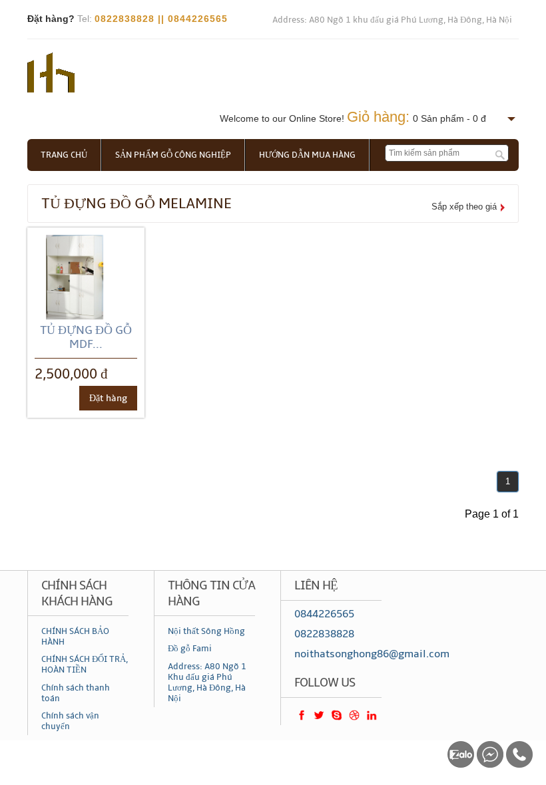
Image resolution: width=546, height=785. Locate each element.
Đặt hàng (108, 398)
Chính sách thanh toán (75, 693)
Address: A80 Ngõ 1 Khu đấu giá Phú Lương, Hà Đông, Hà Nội (207, 682)
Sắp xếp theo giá (464, 207)
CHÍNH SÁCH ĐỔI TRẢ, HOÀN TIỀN (84, 664)
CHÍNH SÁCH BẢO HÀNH (75, 636)
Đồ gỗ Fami (190, 648)
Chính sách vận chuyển (70, 721)
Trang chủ (64, 155)
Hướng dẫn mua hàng (307, 155)
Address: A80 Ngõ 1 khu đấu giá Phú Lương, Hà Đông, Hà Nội (392, 20)
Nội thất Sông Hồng (206, 631)
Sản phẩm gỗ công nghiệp (173, 155)
